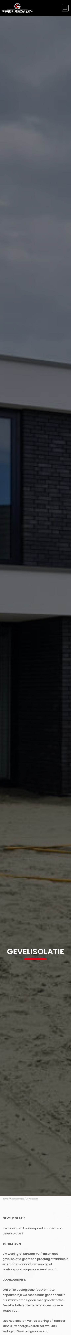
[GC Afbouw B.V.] (17, 8)
